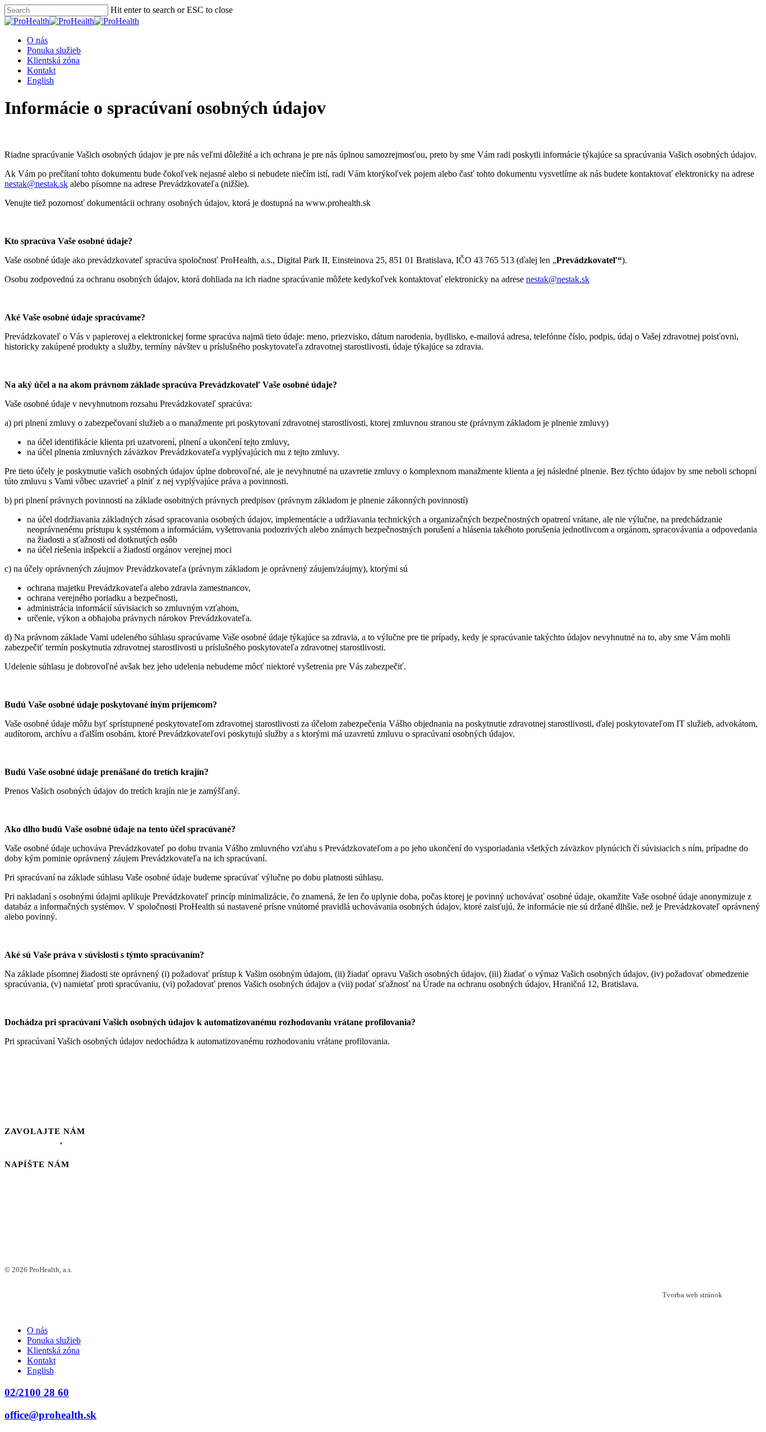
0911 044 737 (32, 1140)
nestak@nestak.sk (36, 184)
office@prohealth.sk (50, 1415)
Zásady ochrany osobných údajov (135, 1269)
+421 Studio (743, 1295)
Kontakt (41, 70)
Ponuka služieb (54, 50)
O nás (37, 40)
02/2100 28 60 (36, 1392)
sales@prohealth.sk (60, 1173)
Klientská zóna (53, 60)
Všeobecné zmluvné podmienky (132, 1278)
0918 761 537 (94, 1140)
